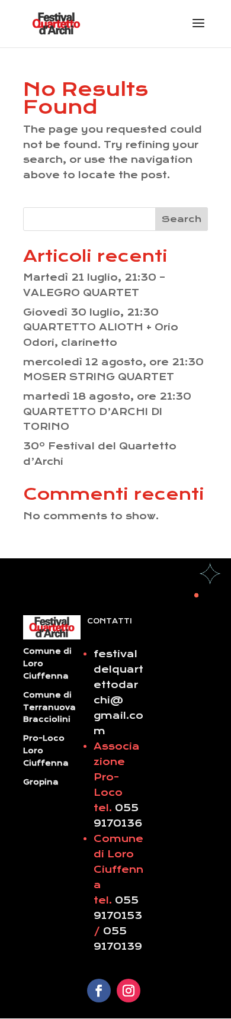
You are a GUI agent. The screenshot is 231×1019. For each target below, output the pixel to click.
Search (181, 219)
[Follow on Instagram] (128, 990)
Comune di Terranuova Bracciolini (49, 707)
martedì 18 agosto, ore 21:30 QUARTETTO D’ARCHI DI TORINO (107, 411)
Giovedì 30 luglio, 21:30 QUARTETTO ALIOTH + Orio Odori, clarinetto (100, 327)
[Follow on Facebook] (99, 990)
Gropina (41, 782)
